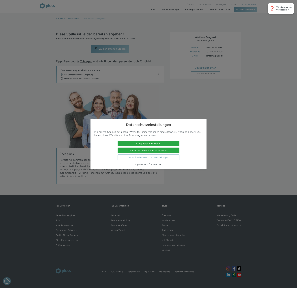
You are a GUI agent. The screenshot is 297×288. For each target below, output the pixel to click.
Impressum (140, 164)
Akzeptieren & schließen (148, 143)
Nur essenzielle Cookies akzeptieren (148, 150)
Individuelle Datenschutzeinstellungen (148, 157)
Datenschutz (156, 164)
